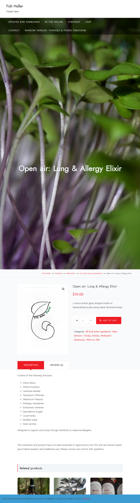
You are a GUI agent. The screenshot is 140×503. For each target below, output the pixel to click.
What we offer (93, 339)
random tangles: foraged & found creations (55, 30)
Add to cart (110, 320)
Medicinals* (106, 335)
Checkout (74, 22)
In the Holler (54, 22)
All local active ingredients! (98, 331)
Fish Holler (14, 6)
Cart (88, 22)
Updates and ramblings (24, 22)
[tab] (30, 365)
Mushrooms (79, 339)
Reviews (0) (56, 365)
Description (31, 365)
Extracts (95, 335)
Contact (14, 30)
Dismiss (86, 498)
